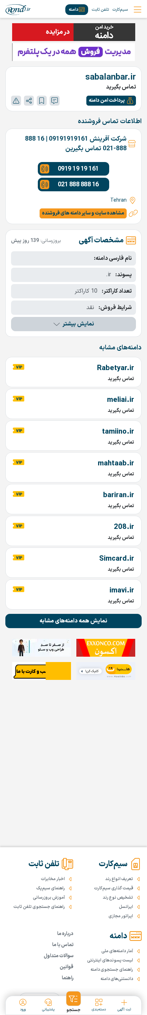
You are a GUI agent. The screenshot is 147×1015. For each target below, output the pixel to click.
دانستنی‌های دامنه (117, 979)
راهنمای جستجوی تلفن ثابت (39, 907)
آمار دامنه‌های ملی (117, 951)
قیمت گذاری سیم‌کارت (113, 888)
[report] (16, 101)
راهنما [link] (68, 978)
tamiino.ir (118, 431)
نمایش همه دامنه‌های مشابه (73, 621)
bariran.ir (118, 495)
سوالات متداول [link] (59, 956)
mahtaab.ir (116, 463)
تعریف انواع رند (119, 879)
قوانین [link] (67, 967)
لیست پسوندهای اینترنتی (110, 960)
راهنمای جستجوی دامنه (112, 969)
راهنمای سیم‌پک (50, 888)
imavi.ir (122, 590)
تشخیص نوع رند (118, 897)
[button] (111, 101)
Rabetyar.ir (115, 368)
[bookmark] (42, 101)
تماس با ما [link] (63, 945)
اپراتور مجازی (120, 916)
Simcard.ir (116, 559)
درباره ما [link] (65, 934)
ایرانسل (126, 907)
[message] (55, 101)
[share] (29, 101)
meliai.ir (120, 400)
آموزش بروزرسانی (49, 897)
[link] (18, 9)
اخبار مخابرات (53, 879)
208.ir (124, 527)
